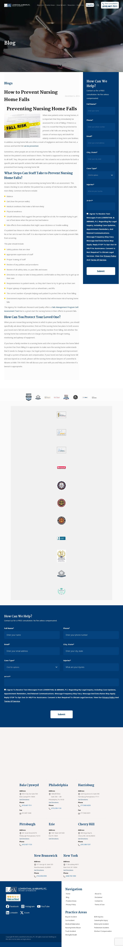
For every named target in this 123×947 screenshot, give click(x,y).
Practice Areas (49, 5)
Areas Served (61, 5)
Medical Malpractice (72, 924)
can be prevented (31, 146)
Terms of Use (100, 904)
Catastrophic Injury (101, 920)
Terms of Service (98, 260)
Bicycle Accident (71, 917)
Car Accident (69, 920)
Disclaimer (98, 897)
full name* (91, 104)
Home (68, 894)
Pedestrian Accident (101, 927)
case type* (92, 168)
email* (89, 136)
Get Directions (24, 800)
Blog (67, 897)
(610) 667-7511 (109, 6)
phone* (90, 120)
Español (89, 5)
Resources (71, 5)
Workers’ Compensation (103, 931)
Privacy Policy (110, 256)
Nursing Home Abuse (73, 927)
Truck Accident (70, 931)
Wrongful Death (71, 935)
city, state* (92, 152)
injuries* (90, 184)
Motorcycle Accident (101, 924)
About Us (40, 5)
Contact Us (80, 5)
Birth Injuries (98, 917)
